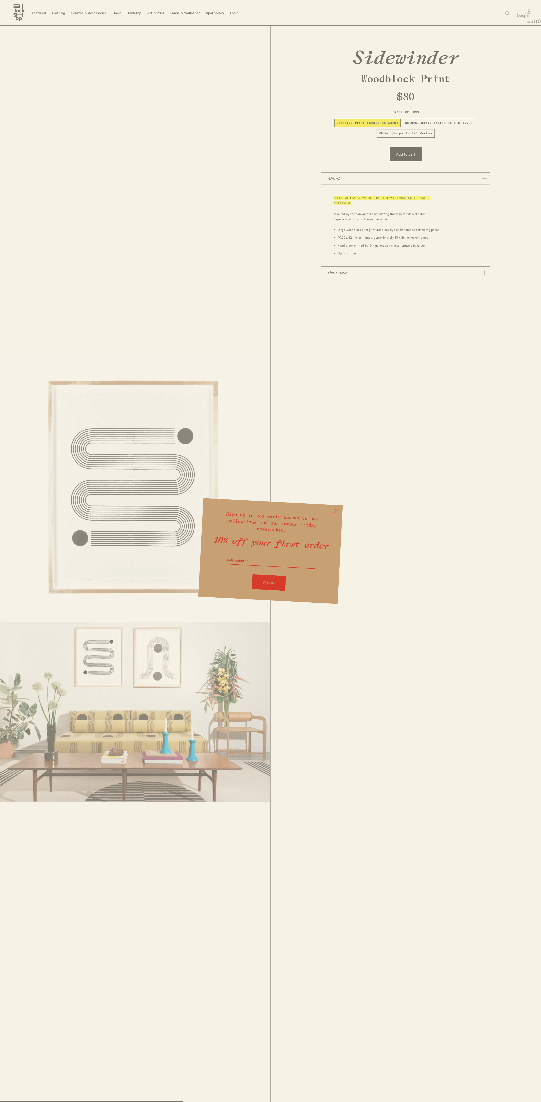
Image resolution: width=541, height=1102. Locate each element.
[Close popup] (336, 511)
